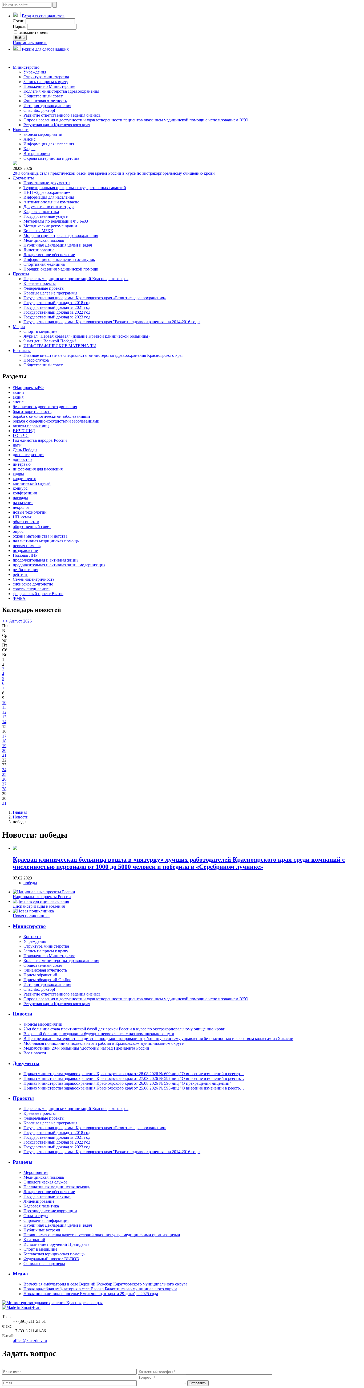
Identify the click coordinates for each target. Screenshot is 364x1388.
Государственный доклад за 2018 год (56, 302)
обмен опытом (26, 521)
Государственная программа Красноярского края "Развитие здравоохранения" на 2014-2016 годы (111, 322)
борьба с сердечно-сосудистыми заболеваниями (56, 421)
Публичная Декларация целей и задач (57, 245)
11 (4, 707)
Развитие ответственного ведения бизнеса (61, 115)
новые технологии (30, 512)
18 (4, 741)
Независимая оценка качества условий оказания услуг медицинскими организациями (101, 1235)
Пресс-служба (36, 360)
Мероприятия (35, 1172)
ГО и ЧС (21, 435)
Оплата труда (35, 1215)
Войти (20, 38)
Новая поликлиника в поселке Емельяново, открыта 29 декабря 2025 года (90, 1293)
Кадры (29, 148)
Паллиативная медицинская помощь (56, 1187)
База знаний (34, 1239)
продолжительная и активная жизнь (45, 560)
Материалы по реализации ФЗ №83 (55, 221)
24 (4, 769)
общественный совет (32, 526)
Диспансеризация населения (39, 906)
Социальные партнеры (44, 1263)
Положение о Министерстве (49, 86)
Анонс (29, 139)
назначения (23, 502)
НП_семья (22, 517)
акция (18, 397)
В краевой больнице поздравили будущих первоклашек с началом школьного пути (98, 1033)
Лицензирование (38, 250)
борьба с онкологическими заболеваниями (51, 416)
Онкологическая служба (45, 1182)
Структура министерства (46, 77)
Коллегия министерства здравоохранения (61, 91)
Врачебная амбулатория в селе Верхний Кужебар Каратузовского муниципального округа (105, 1284)
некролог (21, 507)
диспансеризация (28, 454)
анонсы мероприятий (42, 134)
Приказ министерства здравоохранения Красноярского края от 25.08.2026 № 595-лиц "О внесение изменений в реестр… (133, 1088)
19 (4, 745)
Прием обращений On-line (47, 979)
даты (17, 445)
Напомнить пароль (30, 42)
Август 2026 (20, 621)
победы (30, 883)
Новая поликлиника (31, 916)
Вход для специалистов (43, 16)
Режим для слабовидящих (45, 49)
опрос (18, 531)
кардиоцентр (24, 478)
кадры (18, 474)
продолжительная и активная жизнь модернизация (59, 565)
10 (4, 702)
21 (4, 755)
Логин (19, 21)
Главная (20, 812)
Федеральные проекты (43, 288)
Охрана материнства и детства (51, 158)
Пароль (19, 26)
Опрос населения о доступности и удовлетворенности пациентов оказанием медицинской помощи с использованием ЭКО (135, 120)
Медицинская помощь (43, 240)
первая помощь (27, 545)
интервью (22, 464)
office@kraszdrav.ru (30, 1340)
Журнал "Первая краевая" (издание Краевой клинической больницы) (86, 336)
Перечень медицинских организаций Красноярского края (75, 278)
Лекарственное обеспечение (49, 254)
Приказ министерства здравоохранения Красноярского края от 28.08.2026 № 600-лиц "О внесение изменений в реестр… (133, 1073)
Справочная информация (46, 1220)
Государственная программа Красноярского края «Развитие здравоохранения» (94, 298)
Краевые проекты (39, 283)
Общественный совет (43, 96)
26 (4, 779)
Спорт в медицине (40, 331)
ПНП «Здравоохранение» (46, 192)
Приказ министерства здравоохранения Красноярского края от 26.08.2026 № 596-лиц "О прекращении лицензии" (127, 1083)
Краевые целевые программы (50, 293)
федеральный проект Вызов (38, 593)
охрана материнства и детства (40, 536)
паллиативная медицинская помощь (46, 541)
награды (20, 498)
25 (4, 774)
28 (4, 789)
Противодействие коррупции (50, 1211)
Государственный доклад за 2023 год (56, 317)
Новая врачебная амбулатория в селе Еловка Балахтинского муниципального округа (100, 1289)
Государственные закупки (47, 1196)
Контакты (22, 350)
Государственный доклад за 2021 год (56, 307)
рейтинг (20, 574)
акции (18, 392)
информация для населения (38, 469)
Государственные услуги (45, 216)
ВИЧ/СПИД (24, 430)
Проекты (21, 274)
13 (4, 717)
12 (4, 712)
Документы (23, 178)
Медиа (19, 326)
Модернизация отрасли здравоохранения (60, 235)
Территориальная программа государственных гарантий (74, 187)
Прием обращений (40, 975)
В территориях (36, 153)
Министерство (26, 67)
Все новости (34, 1053)
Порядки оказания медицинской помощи (60, 269)
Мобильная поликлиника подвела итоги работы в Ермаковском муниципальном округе (103, 1043)
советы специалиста (31, 589)
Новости (21, 129)
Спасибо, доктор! (39, 110)
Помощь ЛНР (25, 555)
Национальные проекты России (42, 896)
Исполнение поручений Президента (56, 1244)
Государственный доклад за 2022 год (56, 312)
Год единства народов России (40, 440)
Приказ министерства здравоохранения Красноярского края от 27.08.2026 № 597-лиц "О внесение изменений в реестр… (133, 1078)
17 (4, 736)
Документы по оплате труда (48, 206)
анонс (18, 402)
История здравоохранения (47, 105)
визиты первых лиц (31, 426)
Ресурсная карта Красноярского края (56, 124)
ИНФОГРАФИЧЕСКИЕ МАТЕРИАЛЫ (59, 345)
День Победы (25, 450)
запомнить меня (33, 32)
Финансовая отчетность (45, 101)
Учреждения (34, 72)
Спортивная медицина (44, 264)
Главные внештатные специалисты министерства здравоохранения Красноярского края (103, 355)
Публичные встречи (41, 1230)
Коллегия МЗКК (38, 230)
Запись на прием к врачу (45, 81)
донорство (22, 459)
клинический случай (32, 483)
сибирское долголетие (33, 584)
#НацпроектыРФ (28, 387)
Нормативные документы (46, 183)
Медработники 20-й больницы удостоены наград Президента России (86, 1048)
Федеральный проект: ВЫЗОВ (51, 1258)
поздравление (25, 550)
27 (4, 784)
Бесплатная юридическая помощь (53, 1254)
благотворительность (32, 411)
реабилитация (25, 569)
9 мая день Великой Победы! (49, 341)
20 (4, 750)
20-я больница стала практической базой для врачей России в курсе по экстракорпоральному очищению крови (114, 173)
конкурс (20, 488)
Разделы (23, 1162)
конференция (25, 493)
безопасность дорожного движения (45, 406)
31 (4, 803)
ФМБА (19, 598)
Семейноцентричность (33, 579)
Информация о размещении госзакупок (59, 259)
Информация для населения (48, 144)
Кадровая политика (41, 211)
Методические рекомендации (50, 226)
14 (4, 721)
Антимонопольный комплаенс (51, 202)
